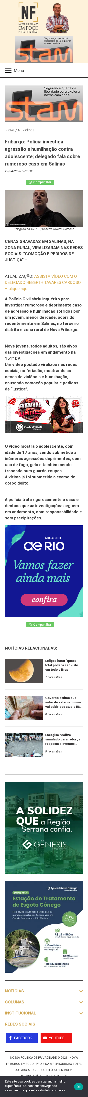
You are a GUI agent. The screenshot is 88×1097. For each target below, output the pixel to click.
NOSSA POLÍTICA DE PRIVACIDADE (33, 1057)
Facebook (23, 1038)
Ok (79, 1087)
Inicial (9, 130)
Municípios (26, 130)
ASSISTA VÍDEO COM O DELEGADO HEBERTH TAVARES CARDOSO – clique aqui (43, 282)
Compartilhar (42, 182)
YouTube (56, 1038)
